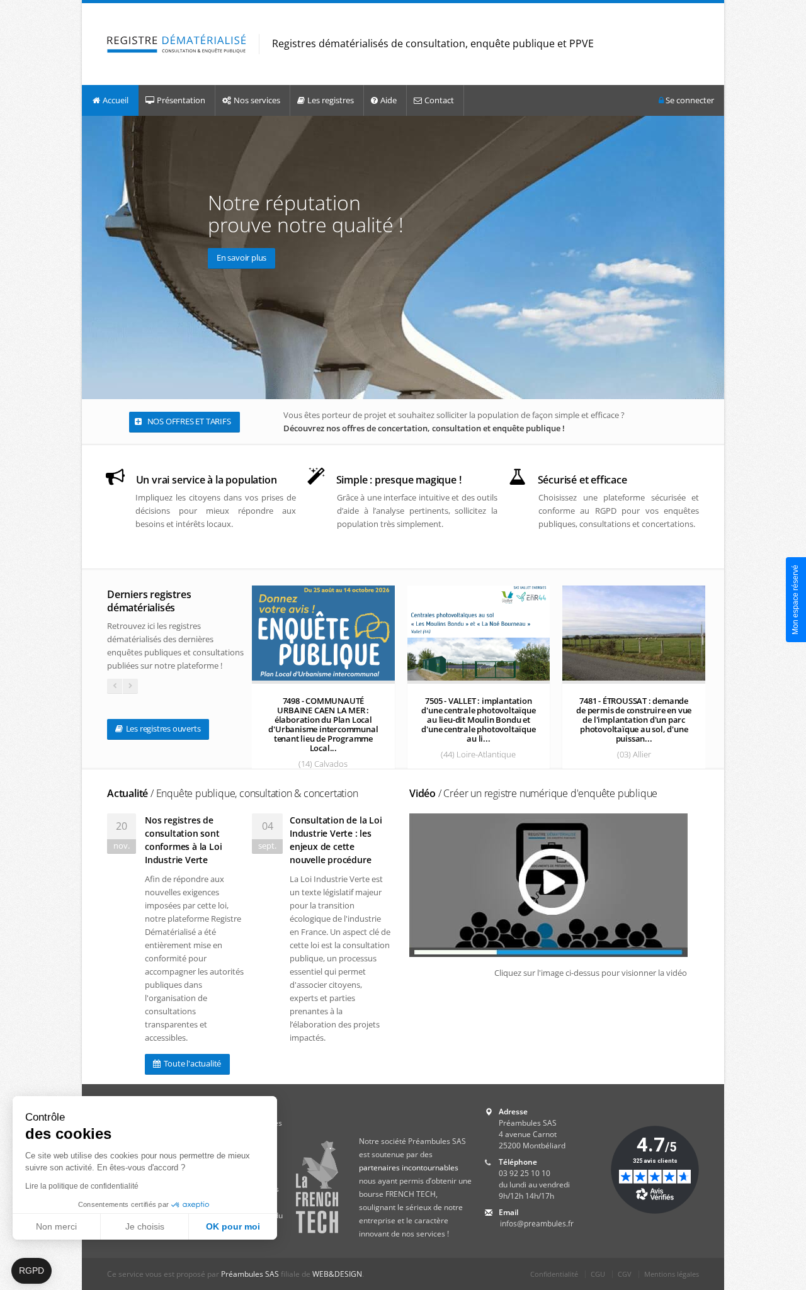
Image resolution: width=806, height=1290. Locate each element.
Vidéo (533, 793)
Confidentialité (554, 1274)
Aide (388, 100)
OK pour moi (233, 1226)
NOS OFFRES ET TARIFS (188, 421)
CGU (598, 1274)
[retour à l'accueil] (176, 44)
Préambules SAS (250, 1274)
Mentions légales (671, 1274)
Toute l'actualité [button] (191, 1063)
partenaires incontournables (408, 1167)
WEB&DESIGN (337, 1274)
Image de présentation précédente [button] (94, 257)
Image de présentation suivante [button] (712, 257)
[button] (31, 1271)
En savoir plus (241, 257)
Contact (439, 100)
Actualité (232, 793)
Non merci (56, 1226)
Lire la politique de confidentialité (82, 1186)
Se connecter (689, 100)
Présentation (181, 100)
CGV (625, 1274)
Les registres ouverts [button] (162, 728)
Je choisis (144, 1226)
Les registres (330, 100)
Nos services (257, 100)
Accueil (115, 100)
